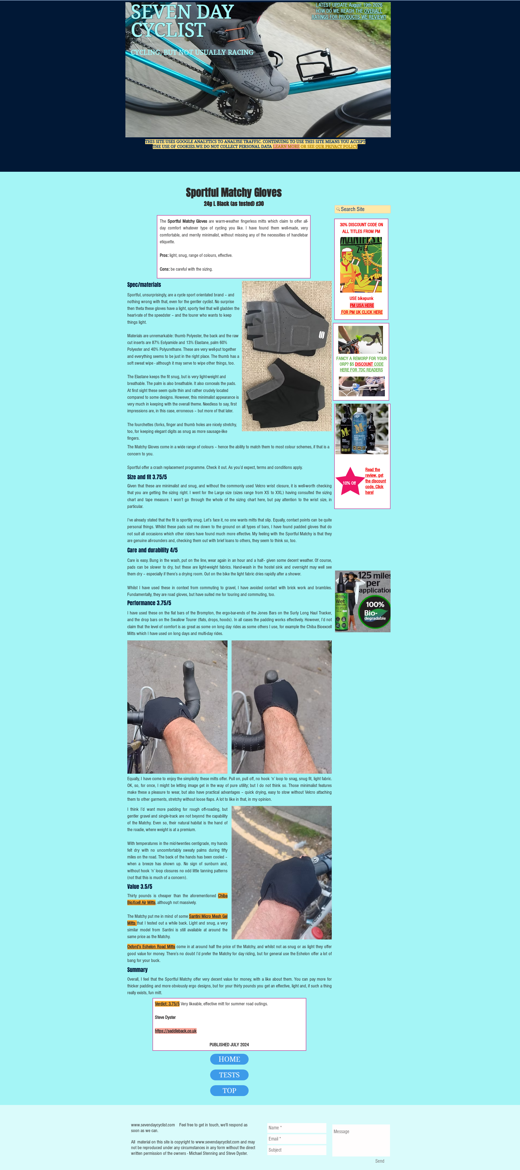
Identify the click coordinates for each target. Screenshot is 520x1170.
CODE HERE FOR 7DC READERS (362, 367)
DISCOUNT (364, 364)
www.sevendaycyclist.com (153, 1125)
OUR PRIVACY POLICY (337, 146)
